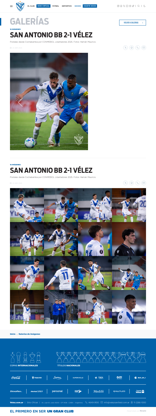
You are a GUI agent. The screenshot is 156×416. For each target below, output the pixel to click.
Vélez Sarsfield (20, 6)
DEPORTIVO (67, 6)
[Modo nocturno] (143, 6)
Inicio (12, 334)
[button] (125, 47)
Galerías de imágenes (29, 334)
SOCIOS (78, 6)
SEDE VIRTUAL (43, 6)
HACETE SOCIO (90, 6)
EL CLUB (31, 6)
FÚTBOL (55, 6)
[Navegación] (11, 6)
